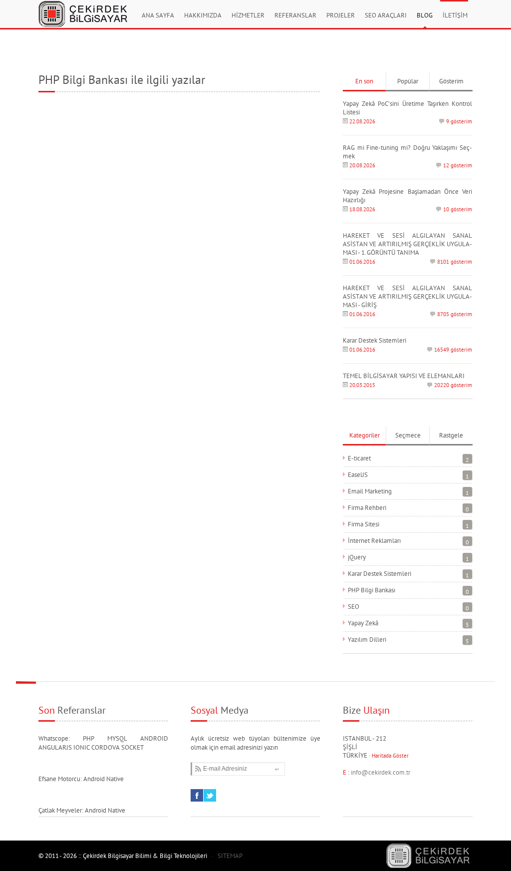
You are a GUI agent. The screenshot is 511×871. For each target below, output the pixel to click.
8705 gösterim (454, 314)
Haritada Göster (390, 755)
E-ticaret (359, 458)
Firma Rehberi (367, 507)
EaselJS (358, 474)
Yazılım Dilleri (367, 639)
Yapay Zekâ (363, 623)
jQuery (357, 557)
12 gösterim (457, 165)
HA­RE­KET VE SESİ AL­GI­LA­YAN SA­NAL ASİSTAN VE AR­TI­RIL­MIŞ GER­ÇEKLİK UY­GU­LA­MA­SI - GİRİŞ (407, 296)
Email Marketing (370, 491)
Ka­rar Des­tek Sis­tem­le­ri (374, 340)
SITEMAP (230, 856)
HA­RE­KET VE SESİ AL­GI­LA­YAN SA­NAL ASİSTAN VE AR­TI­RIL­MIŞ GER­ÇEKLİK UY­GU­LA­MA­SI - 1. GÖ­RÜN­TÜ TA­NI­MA (407, 244)
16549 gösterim (453, 349)
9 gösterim (459, 121)
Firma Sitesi (363, 524)
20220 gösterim (453, 385)
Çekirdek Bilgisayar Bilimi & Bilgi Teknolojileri (81, 11)
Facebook (197, 789)
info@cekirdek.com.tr (380, 772)
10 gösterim (457, 209)
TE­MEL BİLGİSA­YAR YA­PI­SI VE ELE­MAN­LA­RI (404, 376)
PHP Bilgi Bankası (371, 590)
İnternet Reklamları (374, 540)
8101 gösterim (454, 261)
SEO (353, 606)
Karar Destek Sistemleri (379, 573)
